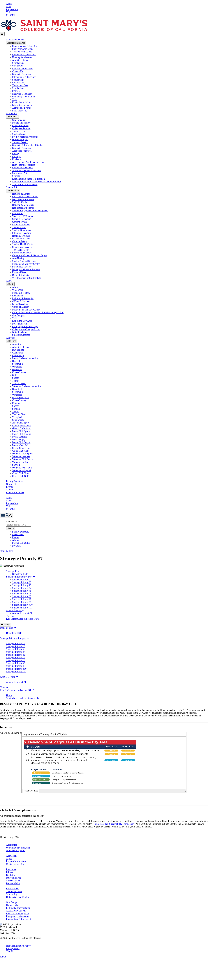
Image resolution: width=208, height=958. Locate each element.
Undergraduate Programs (18, 847)
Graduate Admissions (22, 68)
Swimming (17, 363)
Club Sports (18, 420)
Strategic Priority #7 (21, 596)
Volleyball (17, 417)
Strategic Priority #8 (21, 599)
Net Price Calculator (22, 93)
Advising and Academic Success (28, 162)
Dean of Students (20, 275)
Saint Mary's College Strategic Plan (23, 698)
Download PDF (20, 574)
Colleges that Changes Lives (26, 329)
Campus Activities (21, 224)
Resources (11, 869)
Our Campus (18, 315)
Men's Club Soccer (21, 442)
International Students (22, 167)
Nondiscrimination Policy (18, 945)
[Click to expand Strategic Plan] (15, 627)
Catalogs (16, 156)
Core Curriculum (20, 125)
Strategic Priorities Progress (19, 576)
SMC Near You (19, 110)
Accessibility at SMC (16, 910)
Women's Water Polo (22, 467)
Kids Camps (18, 355)
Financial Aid (18, 82)
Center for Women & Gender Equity (29, 255)
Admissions (11, 855)
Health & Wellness (21, 236)
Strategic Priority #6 (21, 593)
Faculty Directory (14, 481)
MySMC (10, 15)
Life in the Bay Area (22, 105)
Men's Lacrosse (19, 436)
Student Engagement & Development (30, 210)
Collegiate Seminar (21, 128)
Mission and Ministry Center (26, 264)
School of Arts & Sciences (24, 184)
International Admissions (24, 54)
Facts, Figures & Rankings (25, 326)
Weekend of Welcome (22, 216)
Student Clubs (19, 227)
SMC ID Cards (19, 202)
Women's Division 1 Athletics (26, 386)
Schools (16, 176)
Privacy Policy (13, 948)
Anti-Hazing (18, 258)
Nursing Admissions (22, 57)
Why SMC (17, 290)
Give (8, 6)
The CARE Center (21, 250)
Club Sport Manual (21, 425)
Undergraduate (19, 120)
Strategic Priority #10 (22, 604)
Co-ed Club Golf (20, 450)
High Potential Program (23, 164)
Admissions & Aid (15, 39)
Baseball (16, 361)
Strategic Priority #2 (21, 582)
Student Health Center (22, 244)
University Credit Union (23, 96)
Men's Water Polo (20, 445)
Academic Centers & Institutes (26, 170)
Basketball (17, 369)
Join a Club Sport (20, 422)
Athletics (10, 337)
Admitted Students (21, 60)
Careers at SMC (13, 880)
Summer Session (20, 142)
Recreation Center (21, 238)
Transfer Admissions (22, 51)
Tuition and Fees (20, 85)
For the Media (13, 883)
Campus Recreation (21, 219)
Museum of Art (19, 173)
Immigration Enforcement (18, 919)
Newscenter (12, 484)
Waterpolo (17, 366)
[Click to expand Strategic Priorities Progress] (28, 638)
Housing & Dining (21, 193)
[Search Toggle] (6, 515)
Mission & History (21, 293)
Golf (14, 375)
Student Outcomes (21, 335)
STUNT (16, 464)
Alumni (9, 489)
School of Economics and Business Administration (36, 181)
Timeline (10, 616)
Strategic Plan (6, 551)
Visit (8, 12)
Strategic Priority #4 (21, 588)
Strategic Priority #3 (21, 585)
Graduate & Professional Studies (27, 145)
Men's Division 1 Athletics (25, 358)
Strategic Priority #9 (21, 602)
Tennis (15, 380)
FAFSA (16, 91)
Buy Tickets (18, 349)
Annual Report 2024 (22, 613)
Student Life (12, 187)
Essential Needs (19, 272)
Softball (16, 408)
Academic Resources (22, 150)
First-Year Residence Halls (25, 196)
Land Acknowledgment (17, 913)
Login (3, 956)
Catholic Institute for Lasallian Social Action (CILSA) (38, 312)
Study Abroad (19, 134)
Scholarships (18, 63)
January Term (18, 131)
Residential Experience (23, 207)
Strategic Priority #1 (21, 579)
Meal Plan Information (23, 199)
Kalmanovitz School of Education (28, 179)
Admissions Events (21, 107)
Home (9, 695)
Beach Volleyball (20, 397)
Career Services (19, 222)
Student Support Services (24, 261)
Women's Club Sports (22, 453)
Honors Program (20, 139)
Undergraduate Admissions (25, 46)
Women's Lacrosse (21, 456)
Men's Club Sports (21, 431)
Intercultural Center (21, 252)
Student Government (22, 230)
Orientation (17, 65)
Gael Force (17, 352)
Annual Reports (14, 610)
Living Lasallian (20, 304)
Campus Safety (19, 241)
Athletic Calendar (20, 347)
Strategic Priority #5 (21, 590)
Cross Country (19, 372)
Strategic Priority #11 (22, 607)
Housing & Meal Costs (23, 205)
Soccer (15, 378)
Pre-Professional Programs (25, 136)
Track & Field (19, 383)
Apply (9, 3)
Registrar (16, 159)
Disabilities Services (22, 266)
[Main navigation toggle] (2, 34)
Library (15, 153)
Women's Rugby (20, 462)
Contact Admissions (21, 102)
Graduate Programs (21, 74)
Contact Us (17, 71)
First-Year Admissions (22, 49)
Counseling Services (22, 247)
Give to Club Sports (21, 428)
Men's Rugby (18, 439)
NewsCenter (18, 534)
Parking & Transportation (18, 908)
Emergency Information (17, 916)
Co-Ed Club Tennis (21, 448)
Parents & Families (15, 492)
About (9, 280)
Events (9, 487)
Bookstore (11, 875)
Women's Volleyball (21, 470)
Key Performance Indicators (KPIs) (23, 618)
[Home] (43, 30)
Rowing (16, 403)
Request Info (12, 9)
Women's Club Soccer (22, 459)
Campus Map (12, 905)
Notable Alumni (20, 332)
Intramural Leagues (21, 233)
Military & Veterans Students (26, 269)
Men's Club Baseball (22, 434)
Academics (11, 113)
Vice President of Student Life (26, 278)
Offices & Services (21, 301)
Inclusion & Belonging (23, 298)
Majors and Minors (21, 122)
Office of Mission (20, 306)
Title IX (10, 951)
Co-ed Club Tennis (21, 473)
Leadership (17, 295)
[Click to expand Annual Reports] (17, 676)
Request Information (16, 861)
